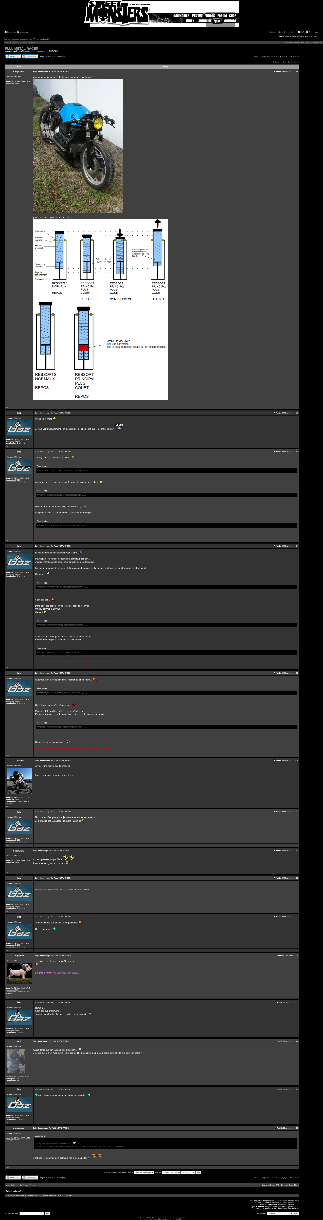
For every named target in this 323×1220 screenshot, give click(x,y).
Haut (7, 407)
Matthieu (25, 51)
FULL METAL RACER (21, 48)
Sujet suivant (293, 62)
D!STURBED (54, 51)
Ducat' (18, 51)
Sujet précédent (279, 62)
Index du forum (11, 43)
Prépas (32, 43)
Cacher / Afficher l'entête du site (283, 32)
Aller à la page (260, 56)
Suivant (296, 56)
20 (291, 56)
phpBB (150, 1217)
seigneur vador (42, 51)
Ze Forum (23, 43)
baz (52, 890)
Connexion (11, 32)
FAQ (302, 32)
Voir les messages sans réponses (18, 39)
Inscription (23, 32)
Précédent (271, 56)
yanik (32, 51)
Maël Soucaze (163, 1219)
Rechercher (313, 32)
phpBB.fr (179, 1219)
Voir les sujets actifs (41, 39)
